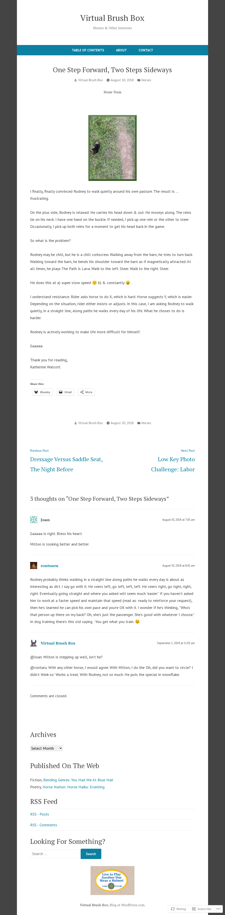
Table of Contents (88, 50)
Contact (146, 50)
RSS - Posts (39, 814)
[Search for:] (55, 853)
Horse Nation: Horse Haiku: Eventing (74, 786)
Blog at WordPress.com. (127, 905)
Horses (146, 80)
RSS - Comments (43, 824)
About (121, 50)
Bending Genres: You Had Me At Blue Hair (78, 779)
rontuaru (49, 565)
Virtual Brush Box (112, 17)
